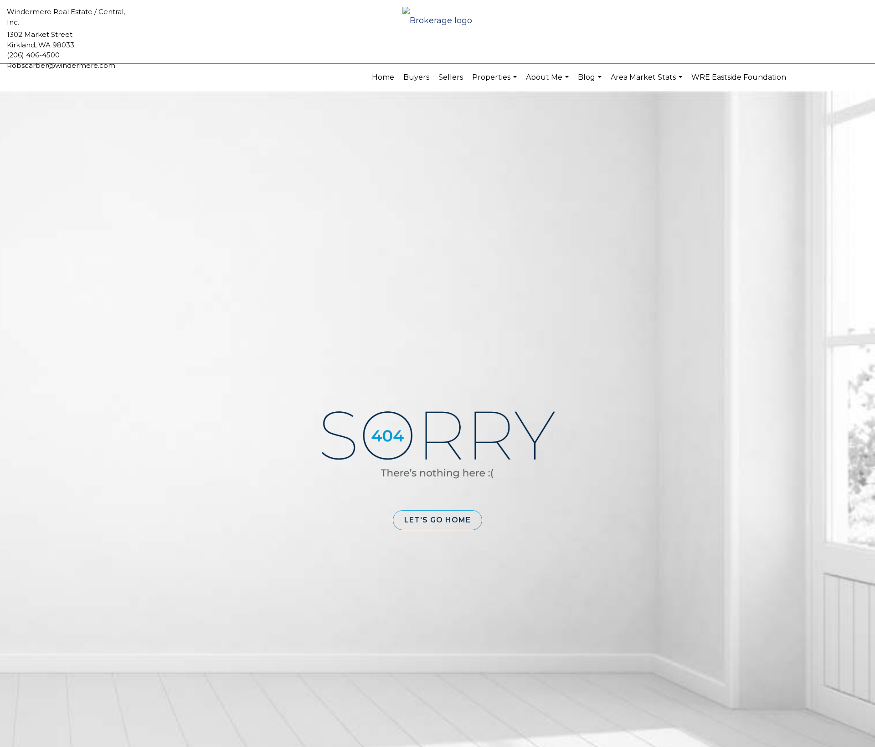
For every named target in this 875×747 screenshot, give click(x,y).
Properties (495, 82)
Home (383, 77)
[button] (437, 520)
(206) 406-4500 (33, 55)
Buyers (416, 77)
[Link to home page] (437, 21)
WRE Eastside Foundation (738, 77)
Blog (591, 82)
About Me (548, 82)
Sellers (450, 77)
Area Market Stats (648, 82)
